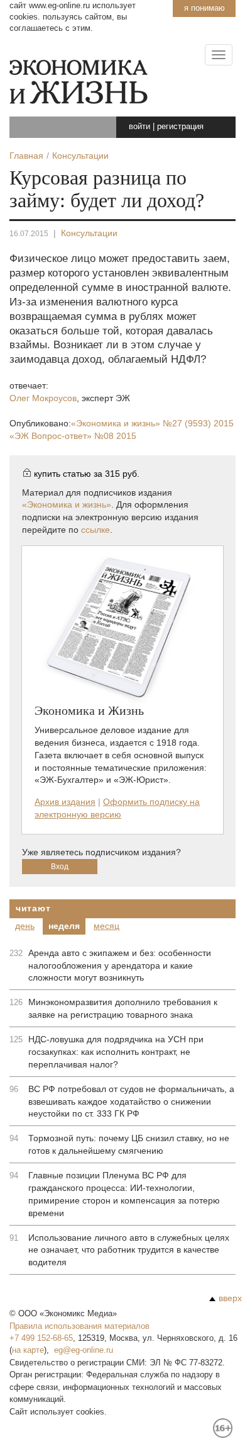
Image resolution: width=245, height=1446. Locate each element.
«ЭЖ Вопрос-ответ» (72, 436)
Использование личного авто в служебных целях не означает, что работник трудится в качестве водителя (128, 1250)
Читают (33, 908)
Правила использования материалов (79, 1326)
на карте (28, 1350)
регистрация (180, 126)
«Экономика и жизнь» (152, 423)
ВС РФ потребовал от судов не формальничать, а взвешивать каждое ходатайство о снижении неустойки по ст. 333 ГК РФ (131, 1101)
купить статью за (86, 474)
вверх (230, 1298)
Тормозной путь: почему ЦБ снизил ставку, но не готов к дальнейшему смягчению (128, 1144)
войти (139, 126)
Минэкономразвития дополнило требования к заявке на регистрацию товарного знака (122, 1008)
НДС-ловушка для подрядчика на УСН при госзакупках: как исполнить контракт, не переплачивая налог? (116, 1051)
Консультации (89, 233)
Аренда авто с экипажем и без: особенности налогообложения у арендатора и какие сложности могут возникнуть (119, 965)
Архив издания (65, 802)
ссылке (95, 530)
